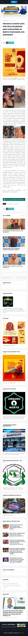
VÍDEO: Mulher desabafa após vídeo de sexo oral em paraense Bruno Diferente (17, 534)
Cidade (8, 583)
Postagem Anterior (6, 277)
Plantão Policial (12, 20)
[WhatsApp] (10, 43)
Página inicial (6, 20)
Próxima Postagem (21, 277)
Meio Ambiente (6, 585)
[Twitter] (12, 43)
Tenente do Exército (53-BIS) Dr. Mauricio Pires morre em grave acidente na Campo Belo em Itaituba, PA (13, 613)
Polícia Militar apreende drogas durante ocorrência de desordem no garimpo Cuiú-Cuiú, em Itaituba (16, 560)
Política (4, 587)
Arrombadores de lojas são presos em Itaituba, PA (13, 231)
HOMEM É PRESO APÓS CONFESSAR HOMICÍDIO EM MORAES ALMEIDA (11, 249)
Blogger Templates (13, 633)
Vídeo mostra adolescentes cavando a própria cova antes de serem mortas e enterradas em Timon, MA (17, 542)
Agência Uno (21, 633)
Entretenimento (15, 583)
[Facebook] (7, 43)
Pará (12, 585)
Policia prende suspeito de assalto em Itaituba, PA (13, 266)
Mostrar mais (22, 215)
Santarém (16, 203)
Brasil (4, 583)
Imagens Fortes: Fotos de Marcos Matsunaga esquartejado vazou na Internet (16, 527)
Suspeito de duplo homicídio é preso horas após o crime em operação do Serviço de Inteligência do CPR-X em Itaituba (17, 551)
